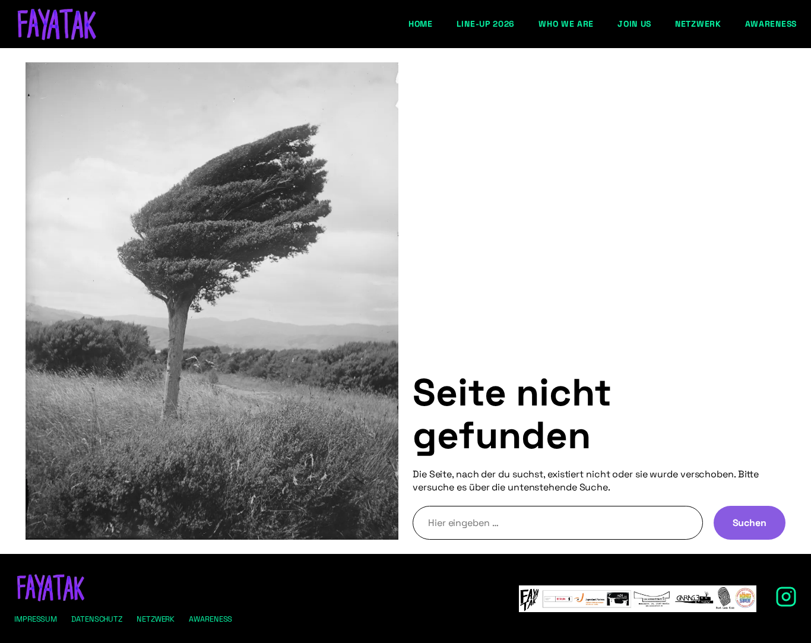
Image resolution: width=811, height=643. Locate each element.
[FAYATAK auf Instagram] (786, 604)
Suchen (749, 523)
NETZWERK (156, 619)
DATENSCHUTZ (96, 619)
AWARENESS (210, 619)
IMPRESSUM (35, 619)
